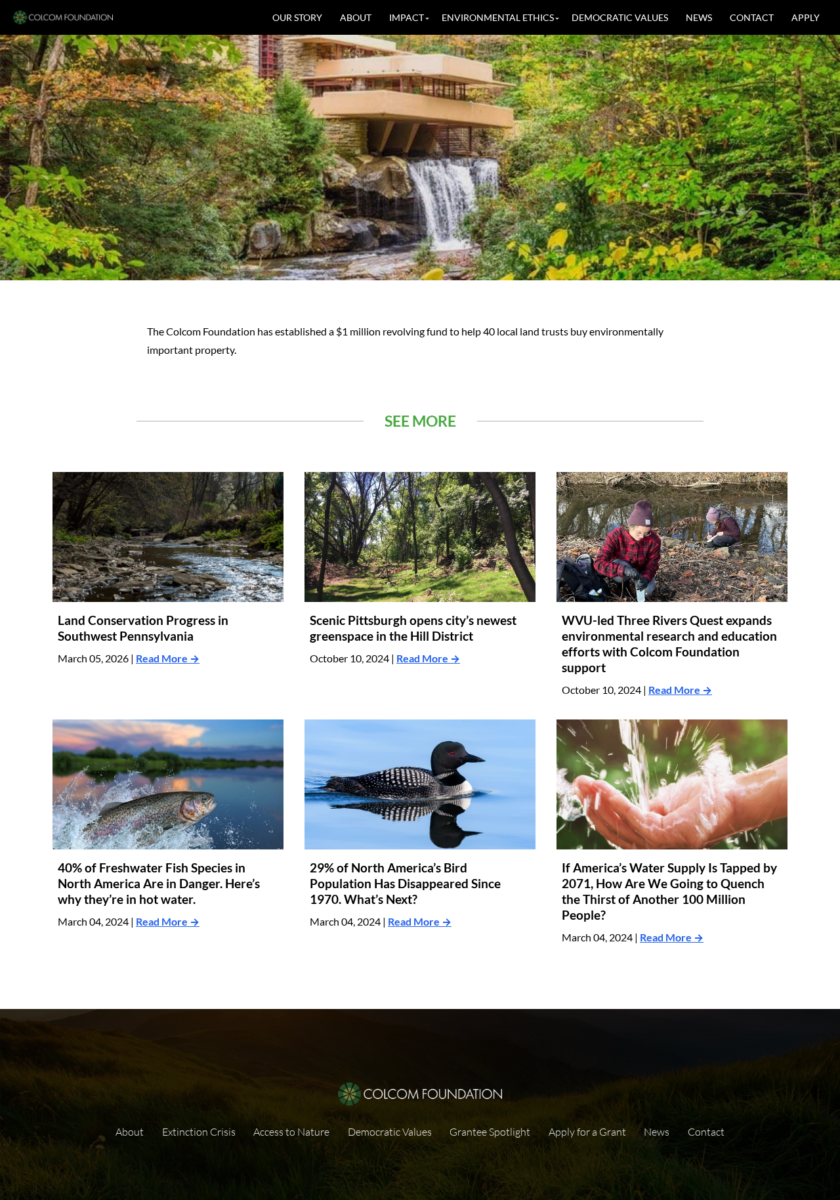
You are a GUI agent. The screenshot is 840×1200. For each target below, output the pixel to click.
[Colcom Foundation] (63, 17)
